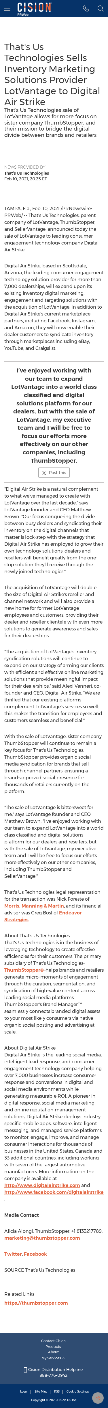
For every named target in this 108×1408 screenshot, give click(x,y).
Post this (57, 472)
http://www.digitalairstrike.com (42, 1185)
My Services (51, 1358)
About (53, 1352)
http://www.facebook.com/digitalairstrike (54, 1192)
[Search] (100, 8)
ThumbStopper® (24, 970)
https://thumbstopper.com (36, 1303)
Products (53, 1346)
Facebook (35, 1254)
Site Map (41, 1391)
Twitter (13, 1254)
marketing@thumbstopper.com (42, 1238)
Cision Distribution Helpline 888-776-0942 (55, 1372)
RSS (57, 1391)
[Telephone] (86, 8)
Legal (24, 1391)
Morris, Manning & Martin (34, 906)
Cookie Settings (78, 1391)
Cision (61, 1400)
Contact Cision (53, 1341)
